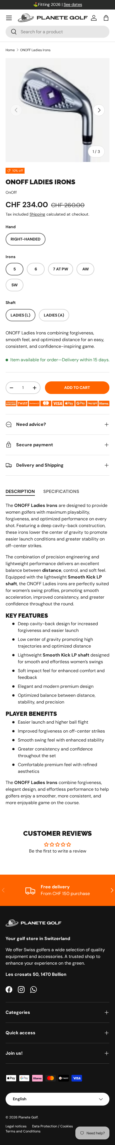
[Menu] (9, 18)
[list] (57, 110)
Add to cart (77, 387)
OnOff (11, 192)
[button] (106, 18)
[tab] (20, 491)
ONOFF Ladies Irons (35, 50)
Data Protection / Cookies (52, 1126)
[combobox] (57, 32)
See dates (73, 4)
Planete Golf (28, 1117)
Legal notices (16, 1126)
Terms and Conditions (23, 1131)
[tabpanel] (57, 654)
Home (10, 50)
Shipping (37, 214)
